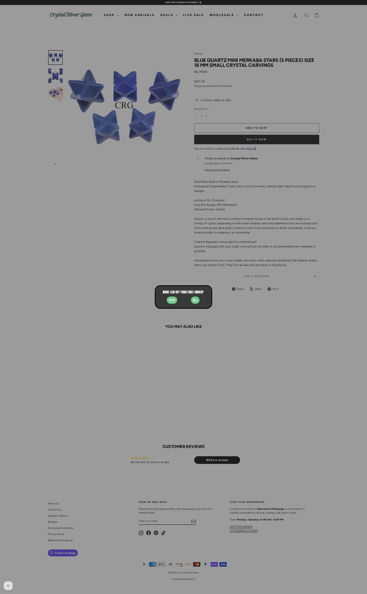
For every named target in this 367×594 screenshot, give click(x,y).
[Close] (207, 289)
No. (195, 300)
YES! (172, 300)
